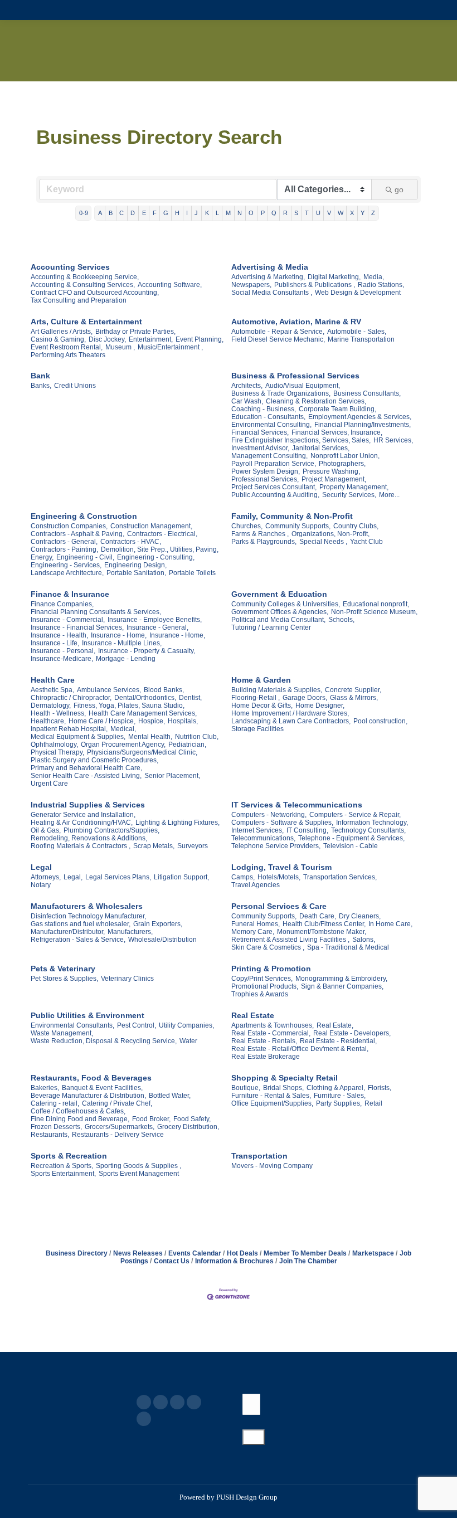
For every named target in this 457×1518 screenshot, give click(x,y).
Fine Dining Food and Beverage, (80, 1119)
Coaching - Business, (263, 409)
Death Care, (317, 916)
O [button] (251, 213)
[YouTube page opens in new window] (177, 1402)
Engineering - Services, (66, 565)
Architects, (246, 386)
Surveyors (192, 846)
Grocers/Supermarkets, (119, 1127)
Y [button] (362, 213)
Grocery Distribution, (188, 1127)
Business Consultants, (367, 393)
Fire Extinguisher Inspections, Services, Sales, (301, 440)
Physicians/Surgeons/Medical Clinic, (142, 752)
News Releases (138, 1253)
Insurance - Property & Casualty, (146, 651)
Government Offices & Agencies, (279, 612)
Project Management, (334, 479)
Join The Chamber (308, 1261)
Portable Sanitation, (136, 573)
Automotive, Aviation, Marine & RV (296, 321)
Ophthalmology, (54, 744)
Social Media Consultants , (271, 292)
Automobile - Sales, (356, 331)
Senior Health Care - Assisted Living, (86, 776)
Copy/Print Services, (262, 978)
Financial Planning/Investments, (362, 425)
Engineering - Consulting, (156, 557)
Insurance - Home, (119, 635)
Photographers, (342, 464)
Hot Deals (242, 1253)
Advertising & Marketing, (268, 277)
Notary (41, 885)
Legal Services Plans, (118, 877)
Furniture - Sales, (340, 1095)
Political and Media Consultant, (278, 620)
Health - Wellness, (58, 713)
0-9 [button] (83, 213)
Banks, (41, 386)
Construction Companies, (69, 526)
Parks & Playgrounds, (263, 542)
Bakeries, (45, 1088)
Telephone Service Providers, (275, 846)
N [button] (239, 213)
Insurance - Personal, (63, 651)
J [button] (196, 213)
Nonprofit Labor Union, (345, 456)
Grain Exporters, (157, 924)
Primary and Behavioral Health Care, (86, 768)
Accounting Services (70, 266)
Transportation (259, 1155)
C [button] (121, 213)
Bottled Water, (170, 1095)
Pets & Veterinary (63, 968)
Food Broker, (151, 1119)
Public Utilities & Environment (87, 1015)
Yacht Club (366, 542)
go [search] (399, 189)
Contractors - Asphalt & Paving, (77, 534)
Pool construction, (380, 721)
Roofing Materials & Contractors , (80, 846)
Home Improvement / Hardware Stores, (290, 713)
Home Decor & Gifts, (262, 705)
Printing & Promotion (271, 968)
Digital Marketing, (334, 277)
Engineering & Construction (84, 516)
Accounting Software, (170, 285)
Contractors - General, (64, 542)
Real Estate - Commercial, (270, 1033)
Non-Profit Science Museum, (374, 612)
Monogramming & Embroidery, (341, 978)
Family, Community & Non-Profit (292, 516)
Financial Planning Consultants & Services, (96, 612)
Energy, (42, 557)
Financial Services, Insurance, (336, 432)
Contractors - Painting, (64, 549)
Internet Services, (257, 830)
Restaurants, (50, 1134)
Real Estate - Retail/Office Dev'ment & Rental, (299, 1049)
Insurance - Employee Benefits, (155, 620)
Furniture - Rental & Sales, (271, 1095)
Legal (41, 867)
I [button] (187, 213)
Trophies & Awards (259, 994)
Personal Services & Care (279, 906)
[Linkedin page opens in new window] (194, 1402)
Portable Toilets (192, 573)
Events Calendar (194, 1253)
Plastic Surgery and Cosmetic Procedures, (94, 760)
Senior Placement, (172, 776)
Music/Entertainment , (170, 347)
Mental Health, (150, 737)
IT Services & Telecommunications (296, 804)
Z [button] (373, 213)
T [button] (307, 213)
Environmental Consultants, (72, 1025)
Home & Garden (261, 679)
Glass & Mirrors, (354, 698)
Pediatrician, (187, 744)
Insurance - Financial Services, (77, 627)
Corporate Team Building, (337, 409)
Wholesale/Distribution (162, 939)
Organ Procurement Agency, (123, 744)
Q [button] (273, 213)
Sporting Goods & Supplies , (138, 1166)
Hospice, (151, 721)
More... (389, 495)
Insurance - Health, (59, 635)
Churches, (246, 526)
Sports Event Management (139, 1174)
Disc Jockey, (107, 339)
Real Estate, (335, 1025)
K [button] (207, 213)
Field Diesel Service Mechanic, (278, 339)
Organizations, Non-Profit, (330, 534)
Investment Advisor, (260, 448)
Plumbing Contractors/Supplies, (111, 830)
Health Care (53, 679)
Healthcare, (48, 721)
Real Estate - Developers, (352, 1033)
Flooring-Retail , (255, 698)
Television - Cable (350, 846)
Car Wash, (247, 401)
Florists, (379, 1088)
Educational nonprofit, (376, 604)
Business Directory (77, 1253)
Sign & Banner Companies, (342, 986)
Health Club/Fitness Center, (324, 924)
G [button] (165, 213)
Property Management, (353, 487)
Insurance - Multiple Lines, (122, 643)
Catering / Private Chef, (117, 1103)
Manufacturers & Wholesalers (87, 906)
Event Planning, (199, 339)
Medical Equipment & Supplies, (78, 737)
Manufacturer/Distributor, (68, 932)
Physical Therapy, (57, 752)
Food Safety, (192, 1119)
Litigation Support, (181, 877)
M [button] (228, 213)
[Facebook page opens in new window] (144, 1402)
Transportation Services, (340, 877)
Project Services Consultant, (274, 487)
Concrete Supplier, (353, 690)
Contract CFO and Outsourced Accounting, (95, 292)
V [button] (329, 213)
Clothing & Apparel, (336, 1088)
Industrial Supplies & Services (88, 804)
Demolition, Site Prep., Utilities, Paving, (159, 549)
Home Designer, (319, 705)
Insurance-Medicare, (62, 659)
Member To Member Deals (305, 1253)
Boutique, (245, 1088)
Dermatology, (51, 705)
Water (188, 1041)
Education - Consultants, (268, 417)
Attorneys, (46, 877)
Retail (373, 1103)
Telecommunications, (263, 838)
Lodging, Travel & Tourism (281, 867)
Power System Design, (265, 471)
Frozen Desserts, (56, 1127)
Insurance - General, (157, 627)
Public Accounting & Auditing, (275, 495)
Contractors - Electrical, (162, 534)
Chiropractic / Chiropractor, (71, 698)
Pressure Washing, (331, 471)
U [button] (318, 213)
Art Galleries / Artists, (62, 331)
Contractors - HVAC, (130, 542)
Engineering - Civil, (85, 557)
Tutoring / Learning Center (271, 627)
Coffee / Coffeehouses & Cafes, (78, 1111)
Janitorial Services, (320, 448)
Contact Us (171, 1261)
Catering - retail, (55, 1103)
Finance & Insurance (70, 594)
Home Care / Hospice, (102, 721)
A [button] (100, 213)
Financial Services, (260, 432)
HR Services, (393, 440)
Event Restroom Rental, (67, 347)
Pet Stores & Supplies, (64, 978)
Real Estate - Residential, (338, 1041)
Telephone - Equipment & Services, (351, 838)
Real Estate (252, 1015)
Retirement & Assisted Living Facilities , (290, 939)
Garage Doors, (305, 698)
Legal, (73, 877)
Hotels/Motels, (278, 877)
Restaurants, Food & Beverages (91, 1077)
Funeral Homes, (255, 924)
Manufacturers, (130, 932)
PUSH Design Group (247, 1497)
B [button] (111, 213)
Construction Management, (151, 526)
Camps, (243, 877)
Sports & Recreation (69, 1155)
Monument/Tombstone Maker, (321, 932)
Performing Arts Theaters (68, 355)
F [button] (155, 213)
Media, (373, 277)
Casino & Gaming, (58, 339)
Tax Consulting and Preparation (79, 300)
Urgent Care (49, 783)
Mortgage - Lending (125, 659)
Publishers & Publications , (314, 285)
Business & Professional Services (295, 375)
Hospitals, (183, 721)
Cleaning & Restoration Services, (316, 401)
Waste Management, (62, 1033)
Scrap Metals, (153, 846)
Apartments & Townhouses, (272, 1025)
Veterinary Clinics (127, 978)
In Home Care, (390, 924)
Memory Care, (252, 932)
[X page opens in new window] (160, 1402)
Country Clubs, (355, 526)
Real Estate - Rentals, (264, 1041)
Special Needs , (323, 542)
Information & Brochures (234, 1261)
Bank (40, 375)
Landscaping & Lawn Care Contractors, (291, 721)
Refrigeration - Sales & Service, (78, 939)
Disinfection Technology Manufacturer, (88, 916)
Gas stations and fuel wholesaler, (80, 924)
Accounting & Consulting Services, (83, 285)
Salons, (363, 939)
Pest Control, (136, 1025)
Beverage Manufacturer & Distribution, (88, 1095)
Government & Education (279, 594)
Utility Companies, (186, 1025)
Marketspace (373, 1253)
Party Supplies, (339, 1103)
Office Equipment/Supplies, (272, 1103)
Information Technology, (372, 822)
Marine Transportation (361, 339)
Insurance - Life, (55, 643)
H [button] (177, 213)
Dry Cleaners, (360, 916)
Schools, (341, 620)
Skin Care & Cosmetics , (267, 947)
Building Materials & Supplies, (276, 690)
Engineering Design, (135, 565)
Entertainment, (151, 339)
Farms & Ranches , (260, 534)
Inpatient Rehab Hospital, (69, 729)
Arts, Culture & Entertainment (86, 321)
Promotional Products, (264, 986)
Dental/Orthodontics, (145, 698)
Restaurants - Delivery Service (118, 1134)
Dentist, (190, 698)
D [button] (132, 213)
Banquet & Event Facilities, (102, 1088)
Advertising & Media (269, 266)
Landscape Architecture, (67, 573)
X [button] (352, 213)
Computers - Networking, (269, 815)
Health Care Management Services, (143, 713)
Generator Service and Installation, (83, 815)
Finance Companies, (62, 604)
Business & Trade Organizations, (280, 393)
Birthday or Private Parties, (135, 331)
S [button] (296, 213)
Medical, (123, 729)
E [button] (144, 213)
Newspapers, (251, 285)
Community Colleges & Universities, (285, 604)
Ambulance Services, (109, 690)
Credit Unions (75, 386)
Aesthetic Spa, (52, 690)
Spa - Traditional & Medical (348, 947)
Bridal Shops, (283, 1088)
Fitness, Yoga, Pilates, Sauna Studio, (129, 705)
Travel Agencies (255, 885)
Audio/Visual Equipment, (302, 386)
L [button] (217, 213)
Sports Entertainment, (63, 1174)
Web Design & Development (358, 292)
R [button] (285, 213)
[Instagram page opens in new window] (144, 1419)
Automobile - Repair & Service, (277, 331)
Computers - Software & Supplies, (282, 822)
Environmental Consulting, (271, 425)
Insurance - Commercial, (68, 620)
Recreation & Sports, (62, 1166)
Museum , (120, 347)
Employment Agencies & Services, (359, 417)
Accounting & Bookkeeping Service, (85, 277)
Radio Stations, (381, 285)
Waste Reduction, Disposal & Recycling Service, (104, 1041)
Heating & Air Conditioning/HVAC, (82, 822)
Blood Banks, (164, 690)
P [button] (263, 213)
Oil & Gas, (46, 830)
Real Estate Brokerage (265, 1056)
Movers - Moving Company (272, 1166)
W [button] (340, 213)
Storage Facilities (257, 729)
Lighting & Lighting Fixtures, (177, 822)
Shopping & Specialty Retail (284, 1077)
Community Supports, (297, 526)
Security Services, (349, 495)
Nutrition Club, (196, 737)
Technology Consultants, (368, 830)
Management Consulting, (269, 456)
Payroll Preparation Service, (273, 464)
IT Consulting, (307, 830)
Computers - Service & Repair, (355, 815)
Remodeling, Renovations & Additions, (89, 838)
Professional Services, (265, 479)
